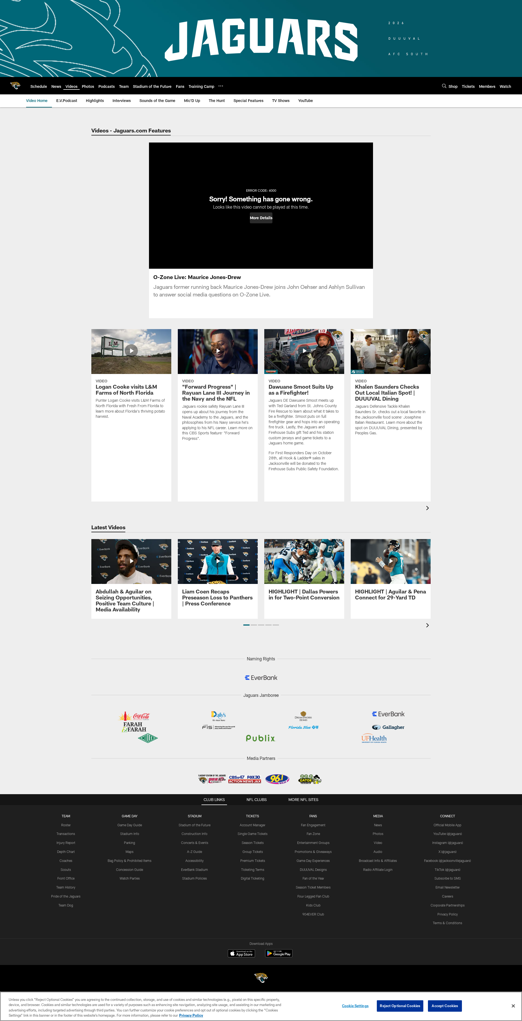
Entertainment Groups (313, 842)
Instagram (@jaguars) (447, 842)
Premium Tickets (252, 860)
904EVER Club (313, 914)
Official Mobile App (447, 825)
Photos (378, 834)
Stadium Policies (194, 878)
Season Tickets (253, 842)
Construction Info (194, 834)
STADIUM (194, 816)
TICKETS (252, 816)
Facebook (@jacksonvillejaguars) (447, 860)
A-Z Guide (194, 851)
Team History (65, 887)
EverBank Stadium (194, 869)
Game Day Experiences (313, 860)
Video (378, 842)
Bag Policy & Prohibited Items (129, 860)
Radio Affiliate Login (378, 869)
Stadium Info (129, 834)
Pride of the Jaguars (65, 896)
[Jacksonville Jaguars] (261, 978)
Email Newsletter (448, 887)
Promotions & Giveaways (313, 851)
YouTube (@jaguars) (447, 834)
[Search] (444, 85)
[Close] (513, 1006)
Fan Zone (313, 834)
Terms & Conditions (447, 923)
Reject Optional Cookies (400, 1006)
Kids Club (313, 905)
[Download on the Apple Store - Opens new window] (241, 954)
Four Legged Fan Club (313, 896)
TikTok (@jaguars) (447, 869)
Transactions (66, 834)
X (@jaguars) (447, 851)
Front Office (65, 878)
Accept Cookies (445, 1006)
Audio (378, 851)
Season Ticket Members (313, 887)
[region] (261, 1006)
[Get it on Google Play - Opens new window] (279, 956)
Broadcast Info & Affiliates (378, 860)
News (378, 825)
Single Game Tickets (253, 834)
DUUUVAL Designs (313, 869)
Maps (129, 851)
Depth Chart (66, 851)
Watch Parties (130, 878)
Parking (129, 842)
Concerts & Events (194, 842)
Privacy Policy (447, 914)
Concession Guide (129, 869)
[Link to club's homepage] (15, 85)
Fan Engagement (313, 825)
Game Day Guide (129, 825)
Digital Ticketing (252, 878)
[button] (261, 217)
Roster (66, 825)
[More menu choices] (221, 86)
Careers (447, 896)
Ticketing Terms (252, 869)
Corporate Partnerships (448, 905)
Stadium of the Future (194, 825)
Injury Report (66, 842)
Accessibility (194, 860)
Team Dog (65, 905)
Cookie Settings (355, 1006)
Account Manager (252, 825)
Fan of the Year (313, 878)
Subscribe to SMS (447, 878)
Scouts (66, 869)
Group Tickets (253, 851)
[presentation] (428, 509)
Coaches (66, 860)
